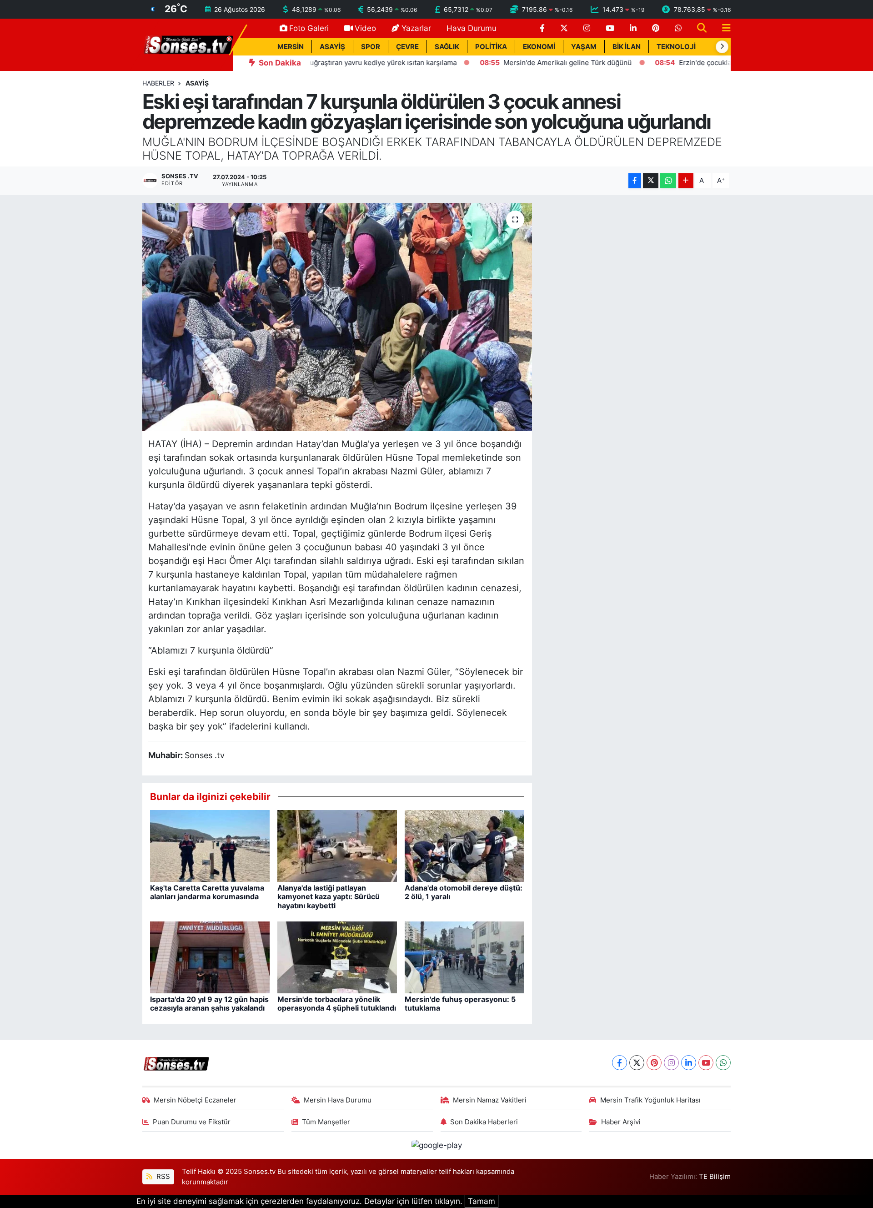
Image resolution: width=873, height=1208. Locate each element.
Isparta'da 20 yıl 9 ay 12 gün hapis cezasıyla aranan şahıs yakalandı (209, 1003)
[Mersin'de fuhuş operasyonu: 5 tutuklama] (464, 956)
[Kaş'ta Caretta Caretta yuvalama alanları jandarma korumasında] (210, 845)
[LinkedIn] (688, 1062)
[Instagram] (671, 1062)
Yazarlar (416, 28)
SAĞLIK (447, 47)
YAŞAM (584, 47)
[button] (722, 46)
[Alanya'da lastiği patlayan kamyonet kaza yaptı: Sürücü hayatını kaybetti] (337, 845)
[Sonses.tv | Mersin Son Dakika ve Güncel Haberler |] (187, 44)
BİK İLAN (626, 47)
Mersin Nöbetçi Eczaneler (195, 1100)
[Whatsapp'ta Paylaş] (668, 180)
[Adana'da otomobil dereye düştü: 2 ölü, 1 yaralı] (464, 845)
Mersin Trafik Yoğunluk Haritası (650, 1100)
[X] (636, 1062)
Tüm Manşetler (326, 1122)
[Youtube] (705, 1062)
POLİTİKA (491, 47)
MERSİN (290, 47)
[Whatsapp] (723, 1062)
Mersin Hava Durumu (337, 1100)
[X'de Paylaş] (650, 180)
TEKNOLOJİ (676, 47)
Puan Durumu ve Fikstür (192, 1122)
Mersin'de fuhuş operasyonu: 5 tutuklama (460, 1003)
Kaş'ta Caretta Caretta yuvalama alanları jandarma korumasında (207, 892)
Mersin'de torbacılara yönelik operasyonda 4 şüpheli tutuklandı (336, 1003)
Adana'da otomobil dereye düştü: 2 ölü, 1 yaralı (463, 892)
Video (365, 28)
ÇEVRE (407, 47)
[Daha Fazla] (685, 180)
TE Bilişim (715, 1177)
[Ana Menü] (722, 28)
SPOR (370, 47)
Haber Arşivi (621, 1122)
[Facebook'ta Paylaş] (634, 180)
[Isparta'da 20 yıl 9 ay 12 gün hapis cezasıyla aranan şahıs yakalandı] (210, 956)
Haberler (158, 83)
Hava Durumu (472, 28)
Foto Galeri (309, 28)
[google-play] (436, 1144)
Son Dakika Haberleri (484, 1122)
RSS (162, 1177)
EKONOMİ (539, 47)
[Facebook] (619, 1062)
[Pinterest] (654, 1062)
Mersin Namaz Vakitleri (490, 1100)
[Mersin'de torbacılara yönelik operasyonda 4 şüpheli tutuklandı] (337, 956)
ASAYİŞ (332, 47)
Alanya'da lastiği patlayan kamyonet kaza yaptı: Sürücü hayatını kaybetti (328, 896)
